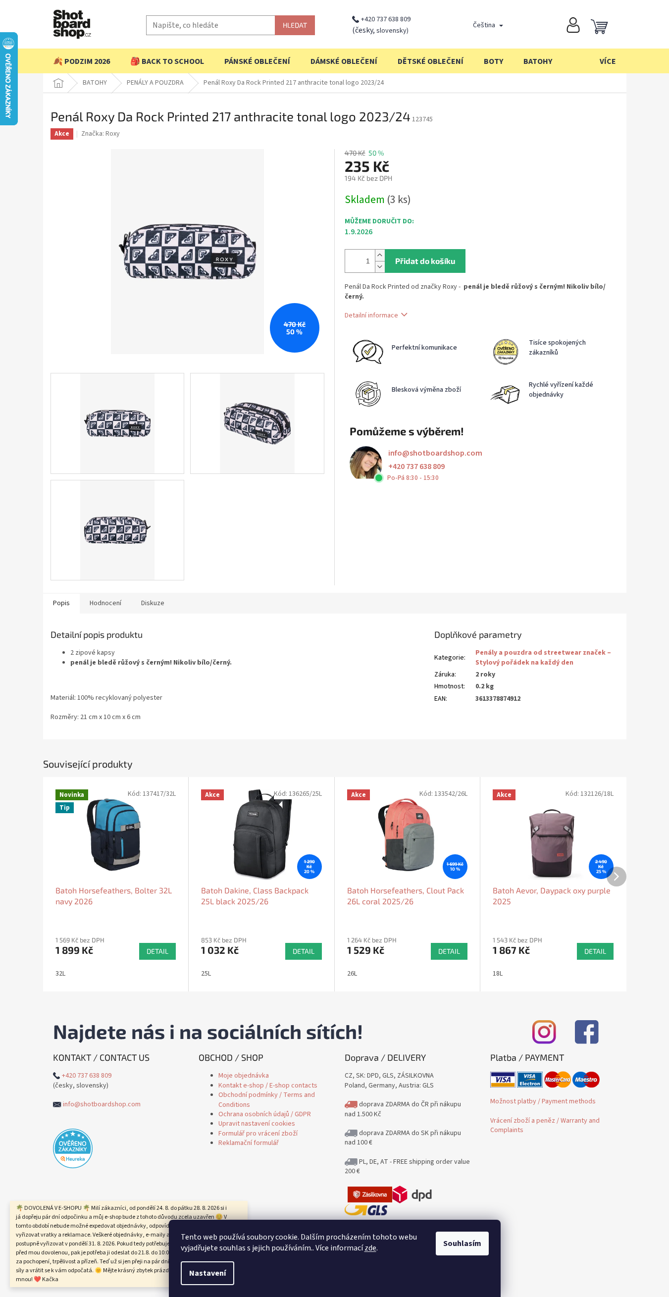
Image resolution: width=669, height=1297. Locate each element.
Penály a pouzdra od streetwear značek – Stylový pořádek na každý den (543, 657)
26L (352, 974)
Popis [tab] (61, 603)
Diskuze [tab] (152, 603)
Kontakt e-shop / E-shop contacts (267, 1085)
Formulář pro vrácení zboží (258, 1134)
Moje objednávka (243, 1076)
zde (370, 1248)
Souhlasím (462, 1243)
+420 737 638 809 (386, 19)
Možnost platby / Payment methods (543, 1101)
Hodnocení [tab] (105, 603)
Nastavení (207, 1273)
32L (60, 974)
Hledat (295, 25)
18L (498, 974)
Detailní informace (371, 315)
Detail (157, 951)
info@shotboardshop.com (435, 453)
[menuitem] (81, 61)
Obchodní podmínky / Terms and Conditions (266, 1099)
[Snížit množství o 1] (380, 266)
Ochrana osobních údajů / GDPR (264, 1114)
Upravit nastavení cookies (256, 1124)
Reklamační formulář (248, 1143)
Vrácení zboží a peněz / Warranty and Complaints (545, 1125)
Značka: (100, 134)
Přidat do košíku (425, 260)
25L (206, 974)
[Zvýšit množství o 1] (380, 255)
